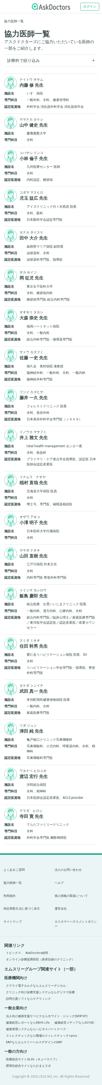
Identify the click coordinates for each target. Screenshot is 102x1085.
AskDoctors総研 (37, 953)
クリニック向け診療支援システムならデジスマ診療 (40, 992)
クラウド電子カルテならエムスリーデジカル (36, 986)
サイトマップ (13, 921)
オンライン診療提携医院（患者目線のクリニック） (40, 959)
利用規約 (10, 896)
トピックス (13, 953)
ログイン (89, 6)
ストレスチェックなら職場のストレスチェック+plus (41, 1035)
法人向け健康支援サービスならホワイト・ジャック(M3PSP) (47, 1016)
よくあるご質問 (14, 870)
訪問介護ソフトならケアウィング (28, 999)
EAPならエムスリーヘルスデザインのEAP (34, 1042)
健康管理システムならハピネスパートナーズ (36, 1029)
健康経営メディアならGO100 (74, 1022)
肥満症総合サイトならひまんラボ (28, 1066)
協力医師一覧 (13, 883)
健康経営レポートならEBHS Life (28, 1022)
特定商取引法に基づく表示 (22, 908)
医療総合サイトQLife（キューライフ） (32, 1059)
